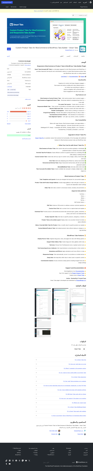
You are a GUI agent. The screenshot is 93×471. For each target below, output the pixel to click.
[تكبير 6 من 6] (49, 330)
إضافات (69, 452)
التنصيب (68, 56)
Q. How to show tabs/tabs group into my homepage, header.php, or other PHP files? (64, 385)
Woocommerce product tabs (13, 92)
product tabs (13, 89)
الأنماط (69, 454)
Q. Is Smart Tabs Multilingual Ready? (77, 407)
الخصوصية (85, 454)
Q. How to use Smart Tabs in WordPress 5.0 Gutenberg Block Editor (69, 415)
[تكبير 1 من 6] (84, 290)
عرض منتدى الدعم (26, 138)
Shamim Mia (54, 434)
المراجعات (75, 56)
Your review (28, 123)
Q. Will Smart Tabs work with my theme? (76, 394)
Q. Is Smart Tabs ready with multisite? (76, 411)
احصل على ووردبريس (7, 2)
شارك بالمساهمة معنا (33, 448)
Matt (19, 450)
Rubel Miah (80, 434)
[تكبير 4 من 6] (49, 290)
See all (8, 123)
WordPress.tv (50, 454)
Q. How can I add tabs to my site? (77, 364)
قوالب (69, 450)
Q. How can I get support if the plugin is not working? (72, 398)
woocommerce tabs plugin (13, 95)
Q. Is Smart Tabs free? (80, 359)
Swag (35, 454)
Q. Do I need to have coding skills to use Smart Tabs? (72, 372)
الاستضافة (86, 452)
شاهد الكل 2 (9, 86)
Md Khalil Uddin (53, 430)
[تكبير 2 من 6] (84, 304)
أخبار (87, 450)
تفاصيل (83, 56)
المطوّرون (52, 452)
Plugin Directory (84, 6)
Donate (35, 452)
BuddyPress (18, 454)
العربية (73, 462)
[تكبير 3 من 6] (66, 290)
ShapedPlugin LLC (69, 50)
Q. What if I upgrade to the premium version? (75, 368)
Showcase (68, 448)
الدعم (8, 56)
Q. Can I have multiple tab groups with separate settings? (71, 390)
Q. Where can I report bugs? (79, 402)
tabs (8, 89)
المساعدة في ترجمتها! (38, 10)
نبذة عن (86, 448)
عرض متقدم (28, 99)
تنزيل (9, 49)
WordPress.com (17, 448)
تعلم (53, 448)
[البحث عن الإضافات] (73, 15)
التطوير (61, 56)
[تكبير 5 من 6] (49, 319)
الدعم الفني (52, 450)
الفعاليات (35, 450)
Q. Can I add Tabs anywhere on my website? (74, 381)
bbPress (19, 452)
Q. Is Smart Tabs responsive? (78, 377)
